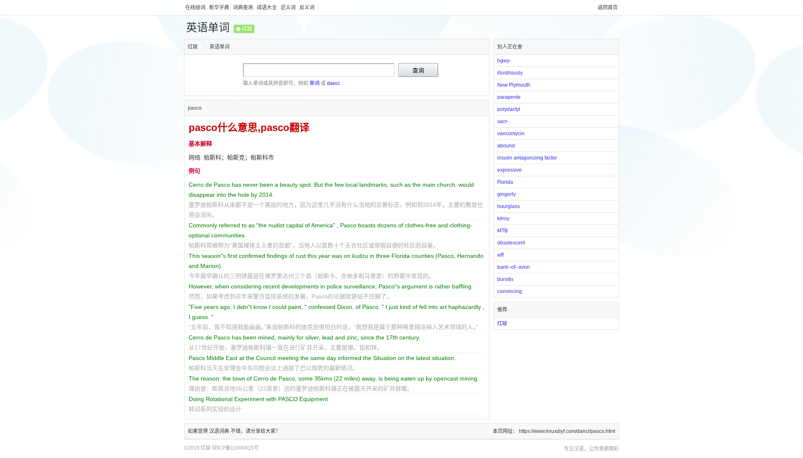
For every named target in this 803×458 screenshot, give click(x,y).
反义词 (307, 7)
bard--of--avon (513, 267)
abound (506, 146)
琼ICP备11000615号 (235, 448)
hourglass (508, 206)
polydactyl (508, 109)
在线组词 (196, 7)
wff (500, 255)
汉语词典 (219, 431)
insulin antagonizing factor (527, 158)
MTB (502, 231)
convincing (509, 291)
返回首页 (608, 7)
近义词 (289, 7)
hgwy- (504, 61)
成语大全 (267, 7)
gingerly (506, 194)
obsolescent (511, 243)
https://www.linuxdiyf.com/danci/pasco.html (567, 431)
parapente (509, 97)
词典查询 (243, 7)
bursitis (505, 279)
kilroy (503, 218)
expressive (509, 170)
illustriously (510, 73)
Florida (505, 182)
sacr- (503, 121)
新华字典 (219, 7)
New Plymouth (513, 85)
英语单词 (208, 27)
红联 (247, 29)
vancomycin (510, 133)
